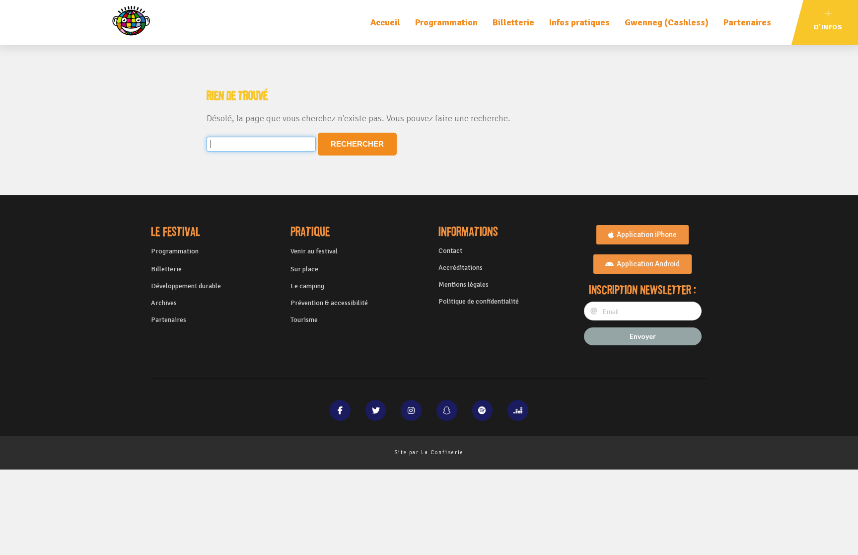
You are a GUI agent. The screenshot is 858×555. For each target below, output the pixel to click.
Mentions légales (463, 284)
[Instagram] (411, 410)
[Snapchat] (446, 410)
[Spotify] (482, 410)
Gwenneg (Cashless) (667, 22)
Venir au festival (314, 251)
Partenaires (747, 22)
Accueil (385, 22)
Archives (164, 303)
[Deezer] (517, 410)
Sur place (304, 269)
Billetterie (513, 22)
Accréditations (460, 267)
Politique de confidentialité (478, 301)
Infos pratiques (579, 22)
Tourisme (304, 320)
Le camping (307, 286)
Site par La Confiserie (429, 452)
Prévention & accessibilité (329, 303)
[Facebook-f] (340, 410)
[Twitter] (375, 410)
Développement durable (186, 286)
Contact (450, 250)
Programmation (446, 22)
